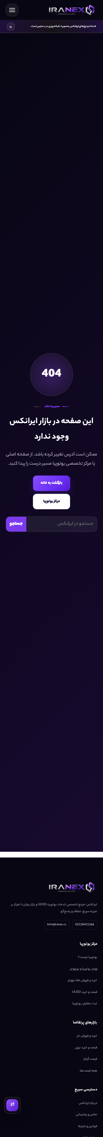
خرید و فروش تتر (87, 1036)
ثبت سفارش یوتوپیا (84, 1004)
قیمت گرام (90, 1059)
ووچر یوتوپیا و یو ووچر (83, 969)
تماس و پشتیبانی (86, 1115)
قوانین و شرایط (87, 1126)
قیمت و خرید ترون (86, 1047)
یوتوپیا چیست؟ (87, 957)
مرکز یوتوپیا (51, 501)
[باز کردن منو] (12, 10)
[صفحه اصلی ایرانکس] (70, 10)
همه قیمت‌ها (88, 1070)
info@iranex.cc (56, 924)
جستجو (16, 524)
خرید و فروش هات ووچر (82, 980)
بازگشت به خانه (51, 483)
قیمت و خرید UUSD (84, 992)
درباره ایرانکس (88, 1103)
